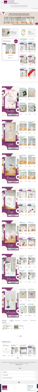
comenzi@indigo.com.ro (14, 3)
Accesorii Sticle (21, 288)
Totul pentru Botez (21, 169)
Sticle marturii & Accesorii (31, 41)
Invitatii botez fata (25, 320)
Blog (17, 6)
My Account (34, 8)
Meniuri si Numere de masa (22, 255)
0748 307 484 (30, 386)
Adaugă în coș (26, 52)
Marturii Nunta (22, 41)
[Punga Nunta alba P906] (5, 327)
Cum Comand (13, 6)
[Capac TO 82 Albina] (16, 327)
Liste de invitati (4, 344)
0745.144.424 (12, 2)
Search (32, 8)
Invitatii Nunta (21, 87)
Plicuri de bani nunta (24, 344)
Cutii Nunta (20, 221)
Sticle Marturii (29, 121)
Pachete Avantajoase (23, 38)
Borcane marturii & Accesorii (22, 154)
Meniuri (20, 255)
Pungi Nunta (20, 188)
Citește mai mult (34, 78)
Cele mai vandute (31, 38)
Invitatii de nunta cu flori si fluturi (22, 102)
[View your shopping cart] (36, 8)
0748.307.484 (12, 0)
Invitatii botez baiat (17, 320)
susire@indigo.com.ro (30, 390)
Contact (20, 6)
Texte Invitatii (25, 6)
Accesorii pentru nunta (31, 303)
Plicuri (20, 344)
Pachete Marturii (31, 41)
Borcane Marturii (30, 154)
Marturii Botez (21, 121)
